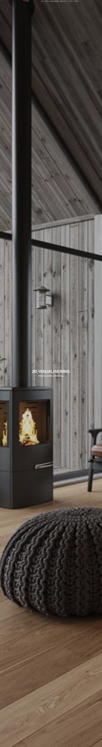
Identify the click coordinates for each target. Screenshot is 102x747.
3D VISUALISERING (51, 371)
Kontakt (70, 1)
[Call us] (78, 1)
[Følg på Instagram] (75, 1)
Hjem (42, 1)
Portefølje (63, 1)
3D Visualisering (54, 1)
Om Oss (47, 1)
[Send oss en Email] (76, 1)
